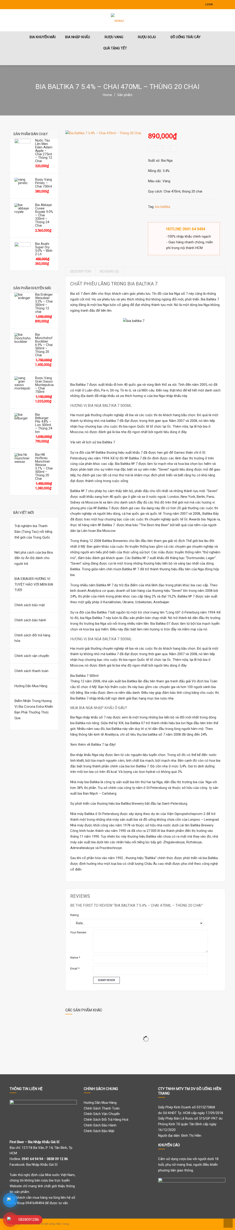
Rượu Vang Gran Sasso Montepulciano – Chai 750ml (44, 385)
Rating (74, 915)
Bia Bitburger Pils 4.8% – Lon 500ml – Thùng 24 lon (43, 423)
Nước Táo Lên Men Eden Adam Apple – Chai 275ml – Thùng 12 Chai (43, 151)
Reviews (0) (109, 271)
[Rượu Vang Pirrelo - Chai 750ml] (22, 186)
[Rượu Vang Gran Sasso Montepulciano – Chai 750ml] (22, 384)
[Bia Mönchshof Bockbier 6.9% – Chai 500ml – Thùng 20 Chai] (22, 341)
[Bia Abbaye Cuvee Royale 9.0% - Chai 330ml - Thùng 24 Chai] (22, 211)
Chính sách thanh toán (31, 671)
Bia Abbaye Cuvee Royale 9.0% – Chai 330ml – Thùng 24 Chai (44, 215)
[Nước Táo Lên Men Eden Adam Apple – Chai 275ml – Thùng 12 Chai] (22, 147)
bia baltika (162, 207)
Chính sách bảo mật (29, 605)
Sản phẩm (124, 95)
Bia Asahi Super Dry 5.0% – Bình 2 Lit (43, 249)
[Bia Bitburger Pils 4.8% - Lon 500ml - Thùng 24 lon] (22, 421)
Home (107, 95)
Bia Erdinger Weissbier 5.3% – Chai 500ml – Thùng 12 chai (44, 303)
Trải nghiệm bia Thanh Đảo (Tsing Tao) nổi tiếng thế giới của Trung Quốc (33, 531)
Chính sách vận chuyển (31, 656)
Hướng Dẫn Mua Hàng (30, 686)
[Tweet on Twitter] (159, 148)
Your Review (78, 932)
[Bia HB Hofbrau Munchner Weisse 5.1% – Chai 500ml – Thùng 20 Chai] (22, 461)
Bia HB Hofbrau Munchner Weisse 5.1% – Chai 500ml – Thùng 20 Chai (44, 466)
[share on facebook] (151, 148)
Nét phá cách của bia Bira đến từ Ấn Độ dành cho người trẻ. (33, 558)
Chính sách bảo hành (30, 620)
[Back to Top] (227, 1223)
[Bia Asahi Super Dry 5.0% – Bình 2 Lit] (22, 250)
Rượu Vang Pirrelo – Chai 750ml (43, 183)
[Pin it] (174, 148)
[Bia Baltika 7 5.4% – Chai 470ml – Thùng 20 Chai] (103, 168)
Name (75, 957)
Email (74, 968)
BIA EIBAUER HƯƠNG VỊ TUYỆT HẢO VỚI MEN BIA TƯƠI (33, 584)
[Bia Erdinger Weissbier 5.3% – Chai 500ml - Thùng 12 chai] (22, 301)
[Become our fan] (218, 4)
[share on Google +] (166, 148)
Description (80, 271)
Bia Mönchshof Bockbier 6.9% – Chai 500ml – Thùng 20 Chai (44, 345)
